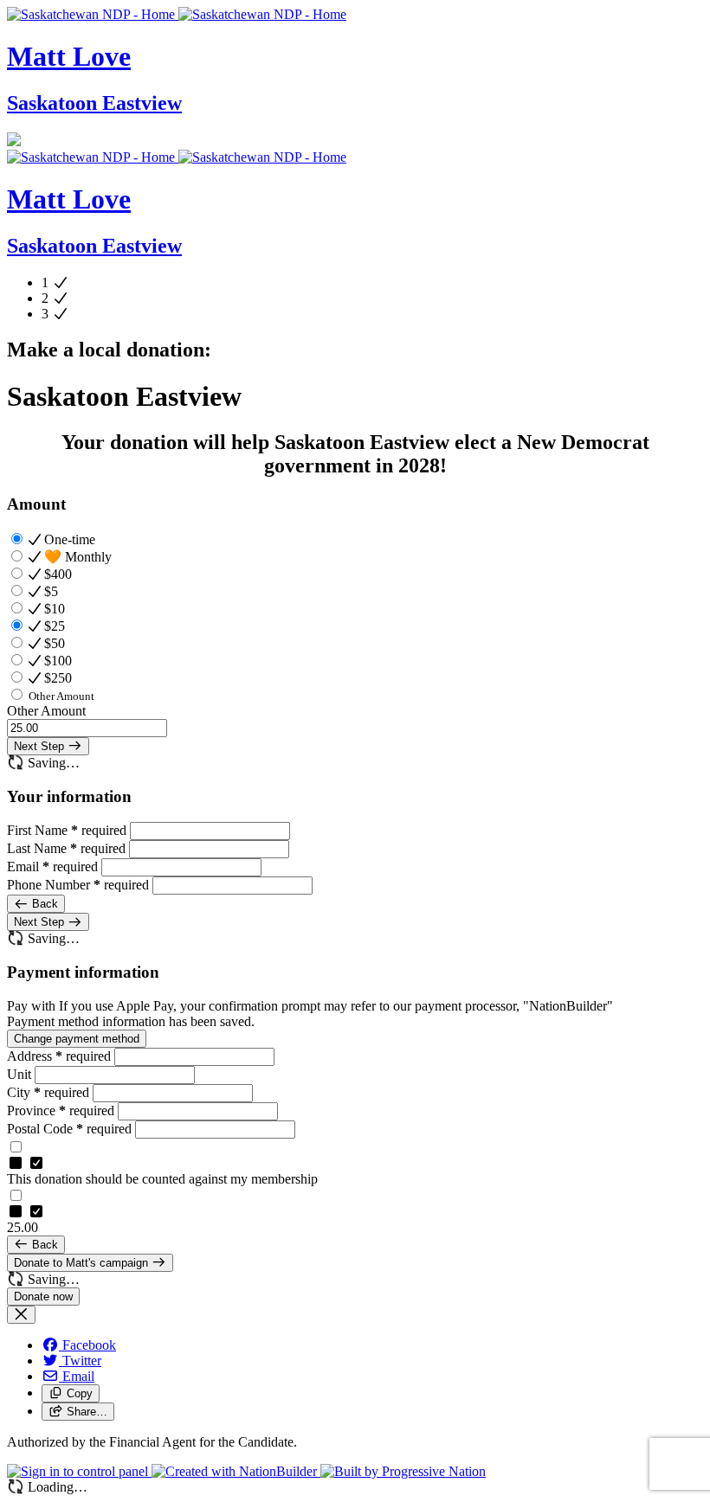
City (48, 1092)
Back (43, 903)
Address (59, 1056)
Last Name (66, 848)
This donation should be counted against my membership (162, 1178)
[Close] (21, 1315)
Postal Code (69, 1128)
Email (52, 866)
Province (60, 1110)
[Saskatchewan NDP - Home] (176, 14)
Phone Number (78, 884)
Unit (21, 1074)
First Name (66, 830)
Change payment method (76, 1038)
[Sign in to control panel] (79, 1471)
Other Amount (46, 710)
